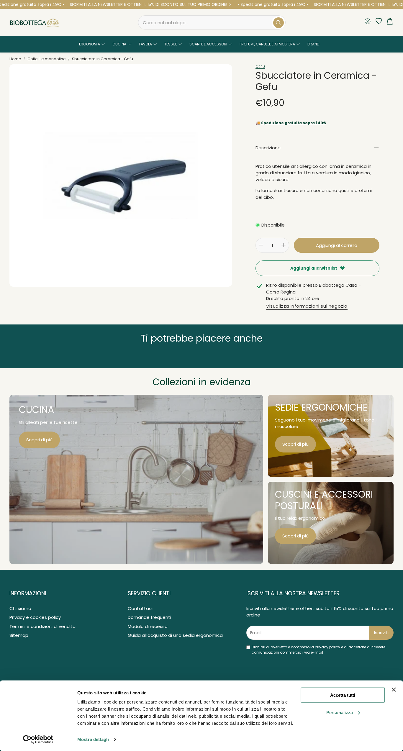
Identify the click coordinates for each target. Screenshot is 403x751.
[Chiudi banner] (394, 690)
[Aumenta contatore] (283, 245)
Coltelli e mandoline (46, 59)
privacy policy (327, 647)
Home (15, 59)
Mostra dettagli (93, 739)
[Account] (367, 22)
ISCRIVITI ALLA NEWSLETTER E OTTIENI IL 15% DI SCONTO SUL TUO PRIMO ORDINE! (148, 4)
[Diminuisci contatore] (261, 245)
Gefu (260, 66)
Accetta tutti (342, 695)
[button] (211, 22)
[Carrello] (390, 22)
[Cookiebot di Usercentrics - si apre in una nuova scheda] (38, 739)
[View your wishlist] (377, 21)
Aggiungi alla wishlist (313, 268)
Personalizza (339, 712)
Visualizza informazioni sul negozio (307, 306)
